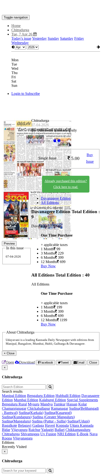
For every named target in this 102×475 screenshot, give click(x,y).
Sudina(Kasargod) (58, 413)
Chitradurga (11, 434)
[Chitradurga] (51, 8)
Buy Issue (90, 158)
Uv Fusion (48, 434)
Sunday (53, 38)
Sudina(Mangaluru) (16, 421)
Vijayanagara (22, 438)
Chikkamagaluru (77, 430)
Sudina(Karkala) (31, 413)
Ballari (60, 430)
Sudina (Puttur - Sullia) (49, 421)
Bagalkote (9, 425)
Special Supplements (82, 400)
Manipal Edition (14, 396)
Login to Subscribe (25, 94)
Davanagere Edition (56, 198)
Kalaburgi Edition (52, 400)
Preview (9, 243)
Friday (79, 38)
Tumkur (59, 404)
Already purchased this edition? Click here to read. (66, 184)
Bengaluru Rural (14, 404)
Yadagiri (47, 430)
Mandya (46, 404)
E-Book (82, 434)
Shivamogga (30, 434)
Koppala (62, 425)
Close (93, 362)
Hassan (71, 404)
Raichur (34, 430)
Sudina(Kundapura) (17, 417)
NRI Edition (66, 434)
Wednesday (20, 43)
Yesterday (39, 38)
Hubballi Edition (68, 396)
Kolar (82, 404)
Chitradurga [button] (20, 30)
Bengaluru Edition (41, 396)
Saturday (66, 38)
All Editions (50, 203)
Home (16, 26)
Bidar (6, 430)
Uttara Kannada (81, 425)
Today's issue (21, 38)
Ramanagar (59, 408)
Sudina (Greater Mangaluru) (53, 417)
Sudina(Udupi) (78, 421)
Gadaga (38, 425)
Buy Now (48, 266)
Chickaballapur (38, 408)
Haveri (50, 425)
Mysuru (33, 404)
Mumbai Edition (26, 400)
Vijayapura (19, 430)
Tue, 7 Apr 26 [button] (22, 34)
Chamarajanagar (14, 408)
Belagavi (24, 425)
